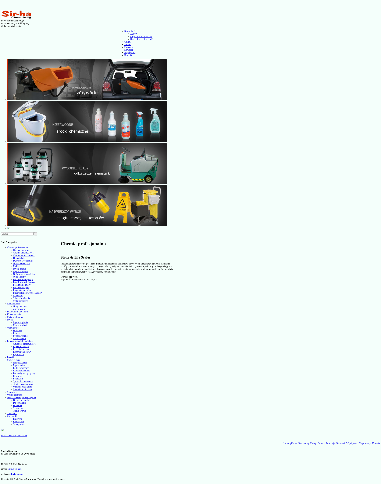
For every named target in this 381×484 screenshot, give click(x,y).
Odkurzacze (12, 327)
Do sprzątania (19, 402)
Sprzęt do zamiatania (23, 381)
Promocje (128, 47)
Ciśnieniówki (13, 303)
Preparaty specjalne (22, 290)
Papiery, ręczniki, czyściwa (20, 341)
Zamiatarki (12, 413)
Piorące (16, 333)
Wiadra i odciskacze (22, 386)
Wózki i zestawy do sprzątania (21, 397)
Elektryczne (18, 421)
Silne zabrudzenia (21, 298)
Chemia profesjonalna (17, 247)
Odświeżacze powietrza (24, 274)
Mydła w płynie (20, 271)
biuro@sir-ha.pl (14, 469)
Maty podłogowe (15, 317)
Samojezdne (19, 424)
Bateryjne (17, 419)
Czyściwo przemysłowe (24, 344)
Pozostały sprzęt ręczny (24, 373)
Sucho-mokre (19, 338)
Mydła (10, 319)
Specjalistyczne (20, 335)
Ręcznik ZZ (18, 354)
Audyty (133, 33)
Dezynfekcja (19, 258)
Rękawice (17, 376)
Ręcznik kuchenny (22, 349)
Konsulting (129, 31)
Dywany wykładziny (23, 260)
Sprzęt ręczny (13, 360)
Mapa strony (365, 443)
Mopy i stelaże (20, 362)
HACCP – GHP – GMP (141, 39)
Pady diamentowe (21, 370)
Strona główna (290, 443)
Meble (16, 266)
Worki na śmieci (14, 394)
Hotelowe (17, 405)
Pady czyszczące (21, 368)
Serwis (127, 44)
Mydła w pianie (20, 322)
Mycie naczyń (19, 268)
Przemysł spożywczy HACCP (27, 293)
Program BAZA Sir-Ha (141, 36)
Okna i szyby (19, 277)
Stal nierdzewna (20, 301)
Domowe (17, 330)
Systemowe (18, 408)
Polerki (10, 357)
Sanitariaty (18, 295)
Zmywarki (12, 416)
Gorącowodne (19, 306)
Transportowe (19, 411)
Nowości (128, 50)
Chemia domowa (21, 250)
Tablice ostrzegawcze (23, 384)
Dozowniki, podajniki (17, 311)
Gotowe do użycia (21, 263)
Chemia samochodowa (24, 255)
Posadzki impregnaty (23, 279)
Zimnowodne (19, 309)
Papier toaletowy (21, 346)
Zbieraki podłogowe (22, 389)
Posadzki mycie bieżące (24, 282)
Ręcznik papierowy (22, 352)
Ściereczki (18, 378)
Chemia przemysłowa (23, 252)
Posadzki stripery (21, 287)
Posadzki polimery (22, 285)
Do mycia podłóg (21, 400)
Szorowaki (12, 392)
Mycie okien (19, 365)
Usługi (127, 42)
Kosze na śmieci (14, 314)
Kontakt (128, 55)
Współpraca (129, 52)
